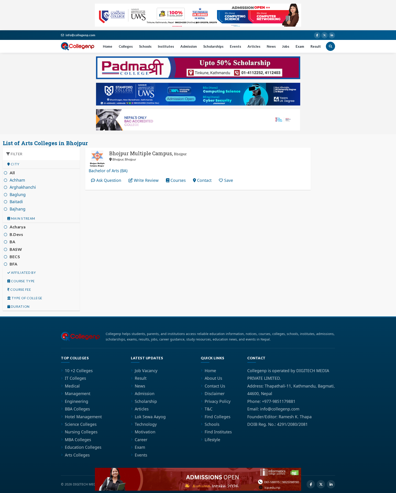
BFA (13, 264)
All (12, 172)
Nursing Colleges (81, 432)
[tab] (41, 164)
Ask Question (108, 180)
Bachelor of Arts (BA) (108, 170)
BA (12, 241)
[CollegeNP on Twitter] (324, 35)
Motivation (145, 432)
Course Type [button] (22, 281)
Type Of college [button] (26, 298)
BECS (15, 256)
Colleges (126, 46)
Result (316, 46)
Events (235, 46)
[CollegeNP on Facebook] (317, 35)
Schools (145, 46)
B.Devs (16, 234)
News (271, 46)
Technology (146, 424)
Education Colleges (83, 447)
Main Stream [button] (22, 218)
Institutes (166, 46)
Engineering (76, 401)
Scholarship (146, 401)
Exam (300, 46)
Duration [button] (20, 306)
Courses (177, 180)
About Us (213, 378)
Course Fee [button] (20, 289)
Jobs (285, 46)
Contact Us (215, 386)
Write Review (146, 180)
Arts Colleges (77, 455)
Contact (204, 180)
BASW (16, 249)
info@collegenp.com (80, 35)
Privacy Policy (218, 401)
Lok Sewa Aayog (150, 416)
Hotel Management (83, 416)
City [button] (14, 164)
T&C (208, 409)
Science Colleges (80, 424)
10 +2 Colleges (79, 370)
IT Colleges (75, 378)
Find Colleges (217, 416)
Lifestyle (212, 439)
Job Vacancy (146, 370)
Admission (188, 46)
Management (77, 393)
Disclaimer (215, 393)
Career (141, 439)
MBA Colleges (78, 439)
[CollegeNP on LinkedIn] (332, 35)
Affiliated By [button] (23, 272)
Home (107, 46)
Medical (72, 386)
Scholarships (213, 46)
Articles (254, 46)
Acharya (17, 226)
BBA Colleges (77, 409)
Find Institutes (218, 432)
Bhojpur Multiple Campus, (148, 153)
